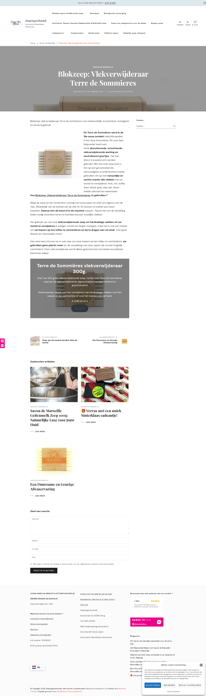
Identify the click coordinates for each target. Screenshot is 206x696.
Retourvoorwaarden (39, 624)
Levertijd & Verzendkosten (41, 618)
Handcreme (94, 33)
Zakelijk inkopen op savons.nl (43, 598)
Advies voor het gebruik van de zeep (96, 594)
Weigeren (169, 685)
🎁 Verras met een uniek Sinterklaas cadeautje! (101, 413)
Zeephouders (77, 33)
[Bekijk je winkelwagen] (195, 22)
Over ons (84, 604)
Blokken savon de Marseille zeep (67, 13)
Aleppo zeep (157, 23)
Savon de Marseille (103, 67)
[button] (201, 665)
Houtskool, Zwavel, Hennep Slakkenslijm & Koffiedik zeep (79, 23)
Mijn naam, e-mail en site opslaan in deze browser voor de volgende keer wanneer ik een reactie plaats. (73, 564)
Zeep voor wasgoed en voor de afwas (128, 23)
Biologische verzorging (115, 13)
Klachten (34, 629)
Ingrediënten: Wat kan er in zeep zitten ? (97, 599)
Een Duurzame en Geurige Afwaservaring (52, 486)
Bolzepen (94, 13)
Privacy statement (173, 691)
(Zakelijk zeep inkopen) (134, 33)
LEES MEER (40, 431)
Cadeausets (58, 33)
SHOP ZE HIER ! (110, 3)
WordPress (61, 691)
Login (187, 25)
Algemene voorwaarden (40, 635)
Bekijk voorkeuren (190, 685)
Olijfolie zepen (111, 33)
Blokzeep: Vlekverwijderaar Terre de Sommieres (63, 195)
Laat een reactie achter (121, 92)
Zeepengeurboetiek (35, 20)
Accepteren (153, 685)
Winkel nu (80, 308)
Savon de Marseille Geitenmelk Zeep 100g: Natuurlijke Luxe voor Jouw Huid (52, 417)
